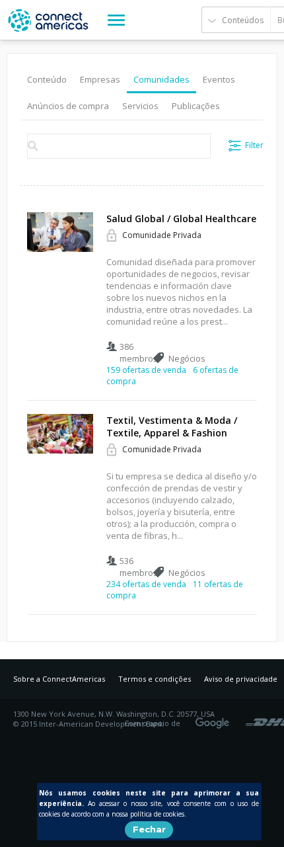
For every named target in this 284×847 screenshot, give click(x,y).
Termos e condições (154, 679)
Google (214, 719)
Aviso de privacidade (240, 679)
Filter (254, 145)
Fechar (149, 829)
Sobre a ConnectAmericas (59, 679)
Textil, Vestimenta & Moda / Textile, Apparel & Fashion (171, 426)
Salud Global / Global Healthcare (181, 218)
